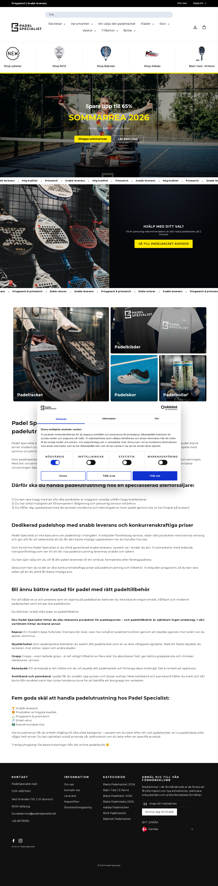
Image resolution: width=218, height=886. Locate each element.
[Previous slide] (5, 57)
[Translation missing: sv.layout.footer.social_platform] (13, 841)
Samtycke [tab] (61, 419)
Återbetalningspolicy (78, 807)
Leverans (70, 795)
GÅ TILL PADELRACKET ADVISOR (164, 243)
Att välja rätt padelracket (116, 24)
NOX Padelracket (114, 813)
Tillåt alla (155, 475)
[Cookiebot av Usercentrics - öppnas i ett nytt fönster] (163, 407)
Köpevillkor (71, 801)
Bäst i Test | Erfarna (116, 790)
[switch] (91, 462)
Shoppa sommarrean (92, 138)
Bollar (128, 30)
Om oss (182, 3)
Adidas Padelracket (116, 807)
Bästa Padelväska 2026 (118, 801)
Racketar (56, 24)
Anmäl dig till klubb (159, 811)
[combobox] (109, 15)
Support (198, 3)
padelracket (161, 732)
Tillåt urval (109, 475)
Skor (163, 24)
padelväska (188, 732)
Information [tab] (109, 418)
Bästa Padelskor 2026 (117, 795)
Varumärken (80, 24)
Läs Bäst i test (127, 138)
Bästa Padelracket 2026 (119, 784)
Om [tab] (157, 418)
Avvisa (63, 475)
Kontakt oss (72, 790)
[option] (109, 125)
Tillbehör (108, 30)
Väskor (88, 30)
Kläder (146, 24)
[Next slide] (212, 57)
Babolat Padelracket (117, 818)
